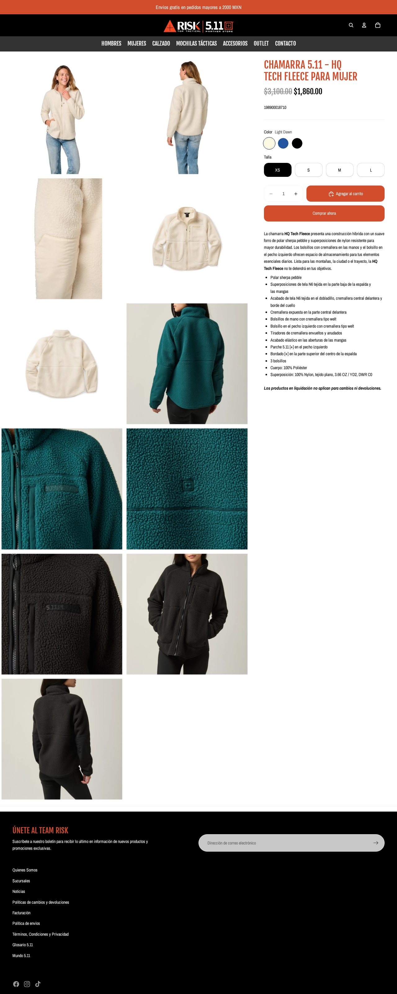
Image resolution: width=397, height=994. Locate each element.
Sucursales (21, 881)
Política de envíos (26, 923)
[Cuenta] (364, 25)
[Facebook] (16, 984)
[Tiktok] (38, 984)
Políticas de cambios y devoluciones (40, 902)
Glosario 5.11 (22, 944)
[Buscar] (351, 25)
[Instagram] (27, 984)
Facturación (21, 913)
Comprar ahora (324, 213)
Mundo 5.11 (21, 955)
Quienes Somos (25, 870)
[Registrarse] (376, 843)
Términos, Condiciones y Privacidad (40, 934)
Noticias (18, 891)
